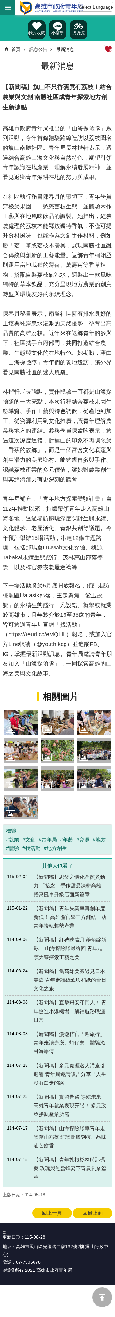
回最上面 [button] (92, 1213)
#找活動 (31, 848)
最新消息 (65, 49)
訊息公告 (38, 49)
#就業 (12, 839)
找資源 (78, 33)
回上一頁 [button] (52, 1213)
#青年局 (48, 839)
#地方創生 (55, 848)
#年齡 (66, 839)
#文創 (28, 839)
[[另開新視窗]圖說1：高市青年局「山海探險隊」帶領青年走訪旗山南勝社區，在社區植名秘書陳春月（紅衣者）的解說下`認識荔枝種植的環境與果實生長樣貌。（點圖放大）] (21, 722)
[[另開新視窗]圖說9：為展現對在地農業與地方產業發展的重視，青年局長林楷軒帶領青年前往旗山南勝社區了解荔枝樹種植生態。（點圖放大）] (94, 778)
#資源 (82, 839)
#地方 (99, 839)
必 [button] (7, 7)
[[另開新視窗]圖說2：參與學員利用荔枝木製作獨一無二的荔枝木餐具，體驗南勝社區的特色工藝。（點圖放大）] (57, 722)
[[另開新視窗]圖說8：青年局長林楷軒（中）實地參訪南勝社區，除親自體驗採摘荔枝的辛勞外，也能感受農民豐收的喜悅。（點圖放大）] (57, 778)
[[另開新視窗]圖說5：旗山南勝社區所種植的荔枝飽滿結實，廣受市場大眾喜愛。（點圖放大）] (57, 750)
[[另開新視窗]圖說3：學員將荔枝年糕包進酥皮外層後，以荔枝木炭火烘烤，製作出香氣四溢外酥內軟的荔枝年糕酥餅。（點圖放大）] (94, 722)
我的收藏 (36, 33)
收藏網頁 (108, 49)
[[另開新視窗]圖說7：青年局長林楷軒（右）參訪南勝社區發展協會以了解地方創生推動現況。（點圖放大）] (21, 778)
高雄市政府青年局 (51, 7)
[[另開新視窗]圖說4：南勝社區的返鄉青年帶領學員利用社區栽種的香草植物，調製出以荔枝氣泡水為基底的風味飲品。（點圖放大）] (21, 750)
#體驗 (12, 848)
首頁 (16, 49)
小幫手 (57, 33)
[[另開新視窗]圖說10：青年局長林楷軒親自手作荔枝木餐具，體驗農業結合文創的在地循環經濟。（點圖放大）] (21, 807)
